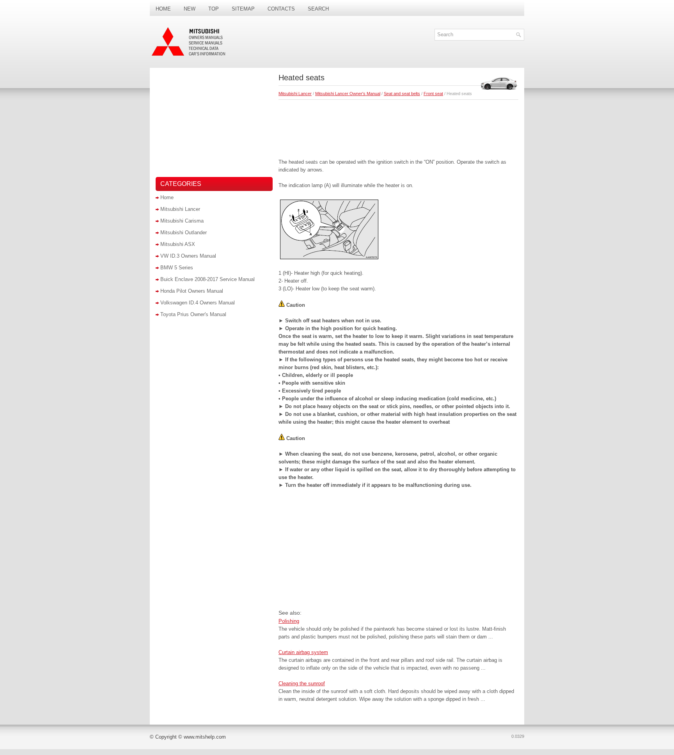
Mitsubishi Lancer (295, 93)
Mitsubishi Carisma (182, 221)
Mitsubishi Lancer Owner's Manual (347, 93)
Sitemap (243, 9)
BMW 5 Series (176, 268)
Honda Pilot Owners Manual (191, 291)
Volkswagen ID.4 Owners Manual (197, 303)
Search (318, 9)
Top (213, 9)
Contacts (281, 9)
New (189, 9)
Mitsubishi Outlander (183, 232)
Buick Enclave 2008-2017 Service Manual (207, 279)
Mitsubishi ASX (177, 244)
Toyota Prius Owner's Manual (193, 314)
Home (163, 9)
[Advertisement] (398, 127)
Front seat (433, 93)
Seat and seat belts (402, 93)
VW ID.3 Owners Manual (188, 256)
